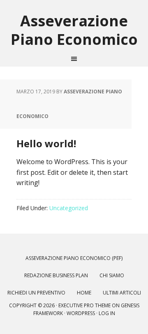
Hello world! (46, 143)
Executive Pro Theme (84, 305)
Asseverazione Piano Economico (74, 30)
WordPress (81, 313)
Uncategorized (68, 208)
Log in (107, 313)
